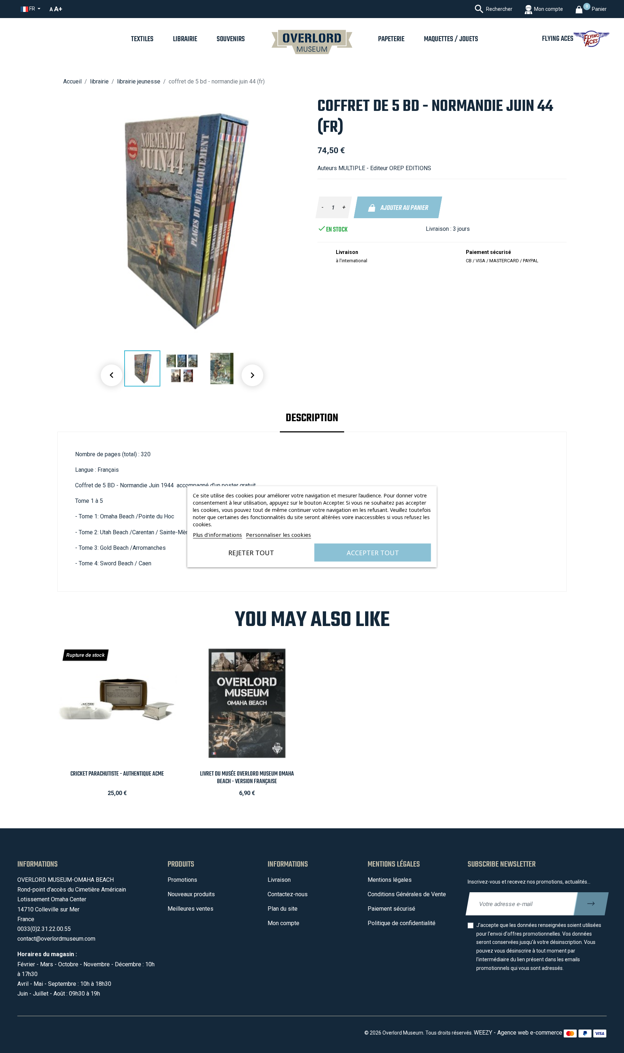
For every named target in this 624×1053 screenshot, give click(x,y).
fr (32, 9)
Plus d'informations (217, 534)
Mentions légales (390, 879)
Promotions (182, 879)
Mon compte (283, 923)
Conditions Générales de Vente (407, 894)
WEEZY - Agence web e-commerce (518, 1032)
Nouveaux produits (191, 894)
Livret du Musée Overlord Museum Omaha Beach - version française (247, 777)
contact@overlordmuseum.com (56, 938)
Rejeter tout (251, 552)
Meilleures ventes (190, 908)
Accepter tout (373, 552)
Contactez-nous (288, 894)
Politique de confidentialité (402, 923)
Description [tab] (312, 418)
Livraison (279, 879)
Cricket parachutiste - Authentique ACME (117, 773)
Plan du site (283, 908)
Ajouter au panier (403, 208)
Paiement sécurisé (391, 908)
